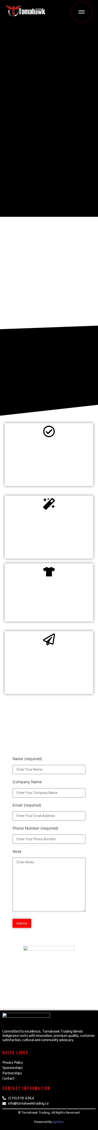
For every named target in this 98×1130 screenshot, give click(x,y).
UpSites (58, 1122)
